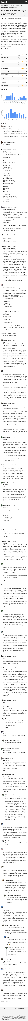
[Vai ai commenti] (7, 57)
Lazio (11, 5)
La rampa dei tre (4, 74)
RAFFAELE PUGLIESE (8, 774)
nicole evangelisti (7, 656)
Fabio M (5, 907)
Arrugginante (4, 68)
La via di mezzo (4, 71)
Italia (6, 5)
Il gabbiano (3, 82)
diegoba (5, 990)
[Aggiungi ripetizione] (26, 54)
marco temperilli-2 (9, 880)
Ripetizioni (11, 18)
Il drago (2, 61)
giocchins (5, 758)
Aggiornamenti (18, 1008)
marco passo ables (8, 848)
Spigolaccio (3, 57)
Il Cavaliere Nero (7, 149)
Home (2, 5)
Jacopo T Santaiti (7, 207)
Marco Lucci (8, 718)
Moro (6, 840)
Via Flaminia (17, 5)
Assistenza (24, 1008)
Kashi (4, 866)
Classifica (18, 18)
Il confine (3, 78)
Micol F (5, 126)
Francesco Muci (7, 340)
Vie (5, 18)
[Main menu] (26, 2)
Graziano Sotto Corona (9, 632)
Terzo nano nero (4, 85)
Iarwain (5, 731)
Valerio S (5, 706)
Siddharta (3, 54)
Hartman (5, 823)
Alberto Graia (6, 437)
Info (2, 18)
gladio (4, 968)
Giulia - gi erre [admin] (10, 740)
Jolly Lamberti (7, 142)
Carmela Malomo (7, 246)
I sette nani (3, 65)
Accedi (2, 1001)
